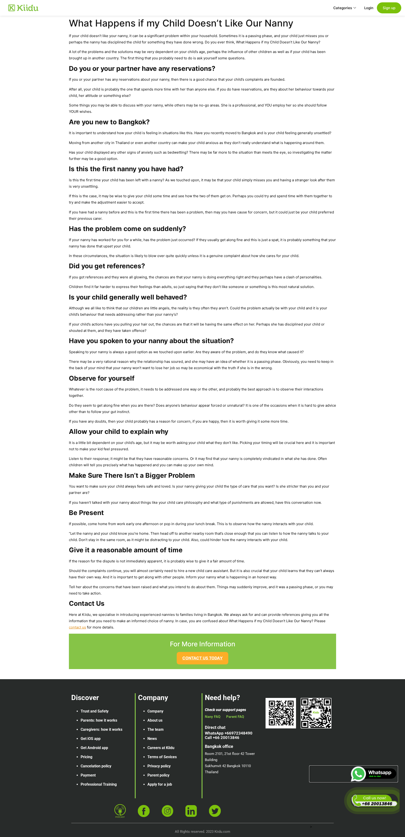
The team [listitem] (155, 729)
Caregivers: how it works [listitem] (101, 729)
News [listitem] (152, 738)
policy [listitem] (106, 766)
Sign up (389, 8)
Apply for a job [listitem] (159, 784)
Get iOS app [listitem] (91, 738)
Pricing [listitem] (86, 757)
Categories (342, 8)
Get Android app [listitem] (94, 748)
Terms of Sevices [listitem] (162, 757)
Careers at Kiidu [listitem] (160, 748)
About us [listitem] (154, 720)
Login (368, 8)
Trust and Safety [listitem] (95, 711)
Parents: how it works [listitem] (99, 720)
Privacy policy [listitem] (159, 766)
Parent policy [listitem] (158, 775)
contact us (77, 627)
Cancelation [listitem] (91, 766)
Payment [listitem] (88, 775)
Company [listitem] (155, 711)
